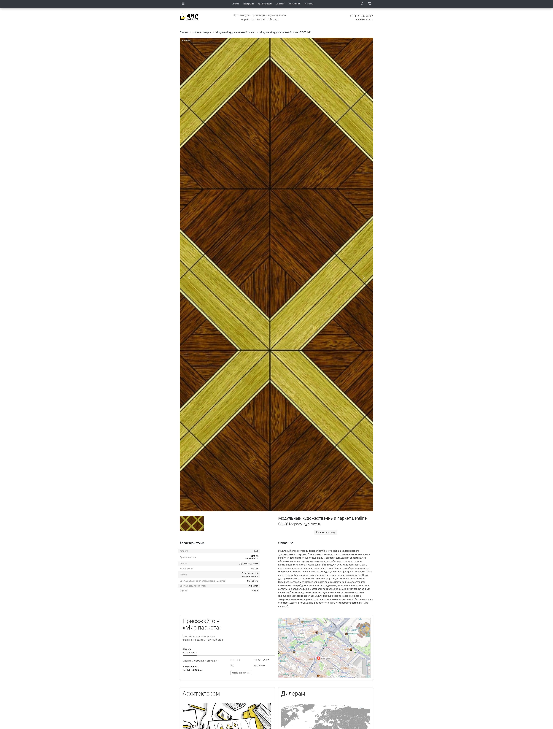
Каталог (235, 4)
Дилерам (280, 4)
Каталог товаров (202, 32)
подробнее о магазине (241, 673)
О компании (294, 4)
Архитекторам (265, 4)
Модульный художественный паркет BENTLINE (285, 32)
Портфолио (248, 4)
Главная (184, 32)
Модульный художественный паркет (235, 32)
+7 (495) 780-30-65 (361, 15)
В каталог (186, 40)
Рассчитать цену (325, 532)
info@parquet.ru (191, 666)
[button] (189, 277)
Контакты (309, 4)
